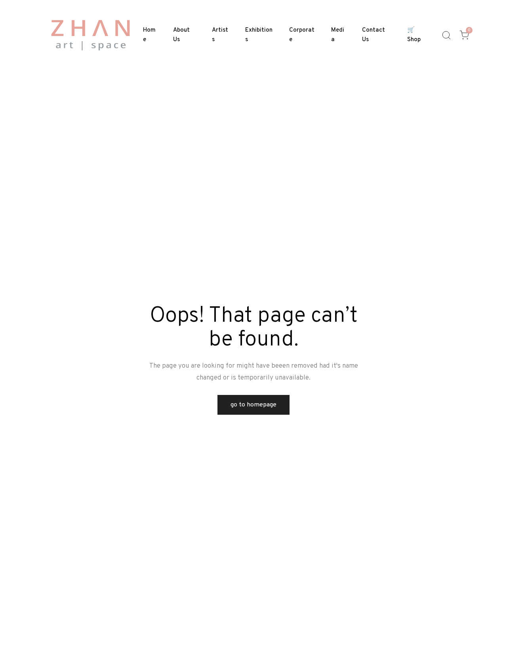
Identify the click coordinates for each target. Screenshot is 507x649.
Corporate (301, 35)
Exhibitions (259, 35)
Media (337, 35)
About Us (181, 35)
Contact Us (373, 35)
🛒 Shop (414, 35)
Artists (220, 35)
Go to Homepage (253, 405)
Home (149, 35)
